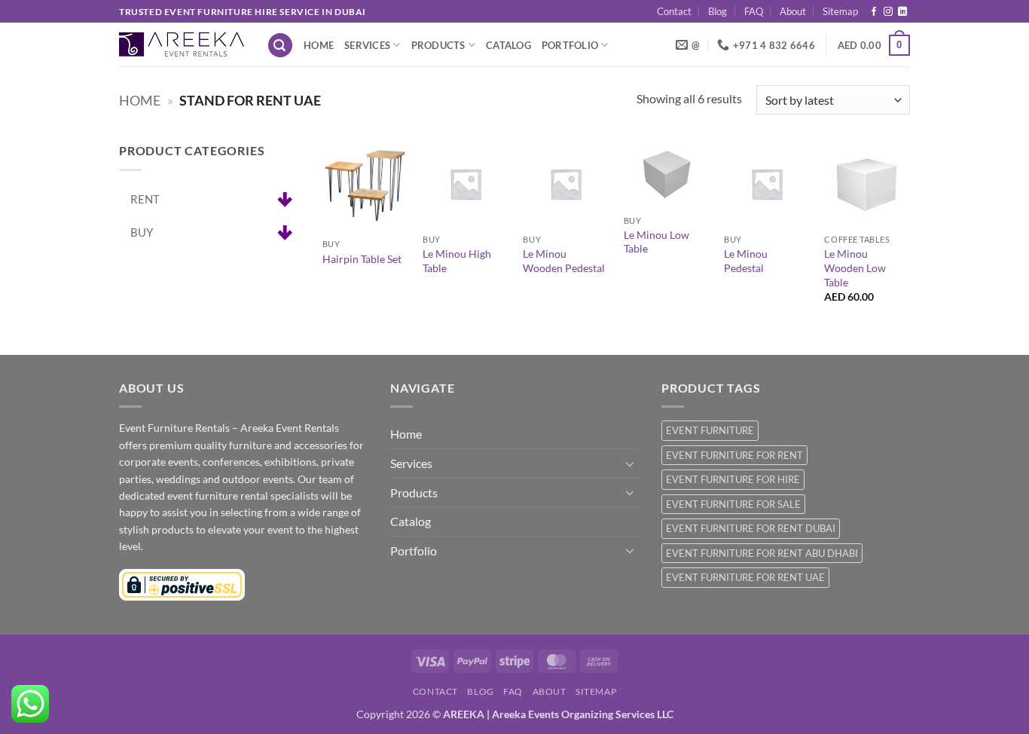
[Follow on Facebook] (873, 12)
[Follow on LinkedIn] (902, 12)
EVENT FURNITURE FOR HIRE (733, 479)
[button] (280, 45)
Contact (674, 11)
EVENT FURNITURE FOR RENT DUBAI (750, 528)
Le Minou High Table (457, 260)
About (793, 11)
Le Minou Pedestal (746, 260)
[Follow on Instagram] (888, 12)
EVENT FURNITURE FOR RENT (734, 455)
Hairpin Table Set (362, 258)
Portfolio (570, 45)
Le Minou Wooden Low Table (855, 267)
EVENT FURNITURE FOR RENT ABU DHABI (762, 553)
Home (319, 45)
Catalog (508, 45)
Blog (717, 11)
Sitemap (840, 11)
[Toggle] (630, 463)
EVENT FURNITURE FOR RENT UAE (745, 577)
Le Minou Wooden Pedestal (564, 260)
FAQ (753, 11)
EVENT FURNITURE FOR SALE (733, 504)
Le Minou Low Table (656, 241)
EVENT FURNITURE (710, 430)
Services (367, 45)
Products (438, 45)
